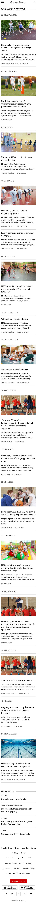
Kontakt (3, 848)
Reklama (16, 848)
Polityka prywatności (18, 853)
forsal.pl (15, 863)
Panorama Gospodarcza (24, 873)
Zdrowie (4, 830)
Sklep (32, 868)
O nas (10, 848)
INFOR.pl (21, 863)
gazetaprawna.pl (7, 868)
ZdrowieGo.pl (17, 868)
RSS (29, 858)
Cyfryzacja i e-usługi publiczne (11, 805)
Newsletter (26, 868)
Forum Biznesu (10, 873)
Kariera (33, 848)
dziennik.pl (8, 863)
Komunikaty (25, 848)
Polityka (4, 795)
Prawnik (4, 818)
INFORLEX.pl (28, 863)
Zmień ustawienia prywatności (16, 858)
